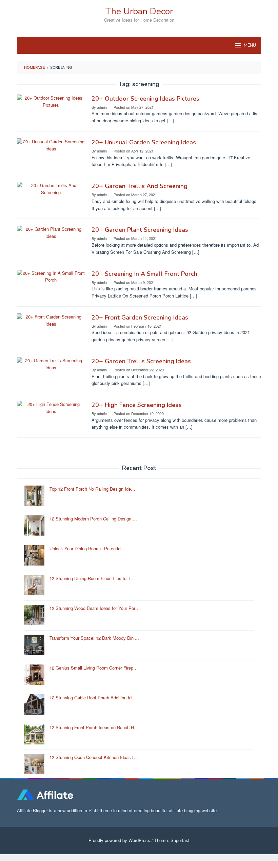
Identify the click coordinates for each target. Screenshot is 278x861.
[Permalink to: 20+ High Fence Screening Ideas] (51, 407)
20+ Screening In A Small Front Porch (144, 274)
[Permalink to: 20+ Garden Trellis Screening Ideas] (51, 363)
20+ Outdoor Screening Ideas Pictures (145, 99)
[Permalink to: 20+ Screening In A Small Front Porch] (51, 276)
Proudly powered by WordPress (119, 840)
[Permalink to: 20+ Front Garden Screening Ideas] (51, 319)
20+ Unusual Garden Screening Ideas (144, 142)
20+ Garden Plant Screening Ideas (140, 230)
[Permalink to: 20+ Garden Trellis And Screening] (51, 188)
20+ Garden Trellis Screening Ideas (141, 361)
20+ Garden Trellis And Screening (139, 186)
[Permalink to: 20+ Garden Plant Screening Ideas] (51, 232)
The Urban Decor (139, 11)
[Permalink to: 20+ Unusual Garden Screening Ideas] (51, 144)
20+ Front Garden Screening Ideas (140, 317)
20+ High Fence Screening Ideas (137, 405)
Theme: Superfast (172, 840)
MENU (250, 45)
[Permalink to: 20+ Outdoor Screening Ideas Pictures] (51, 101)
